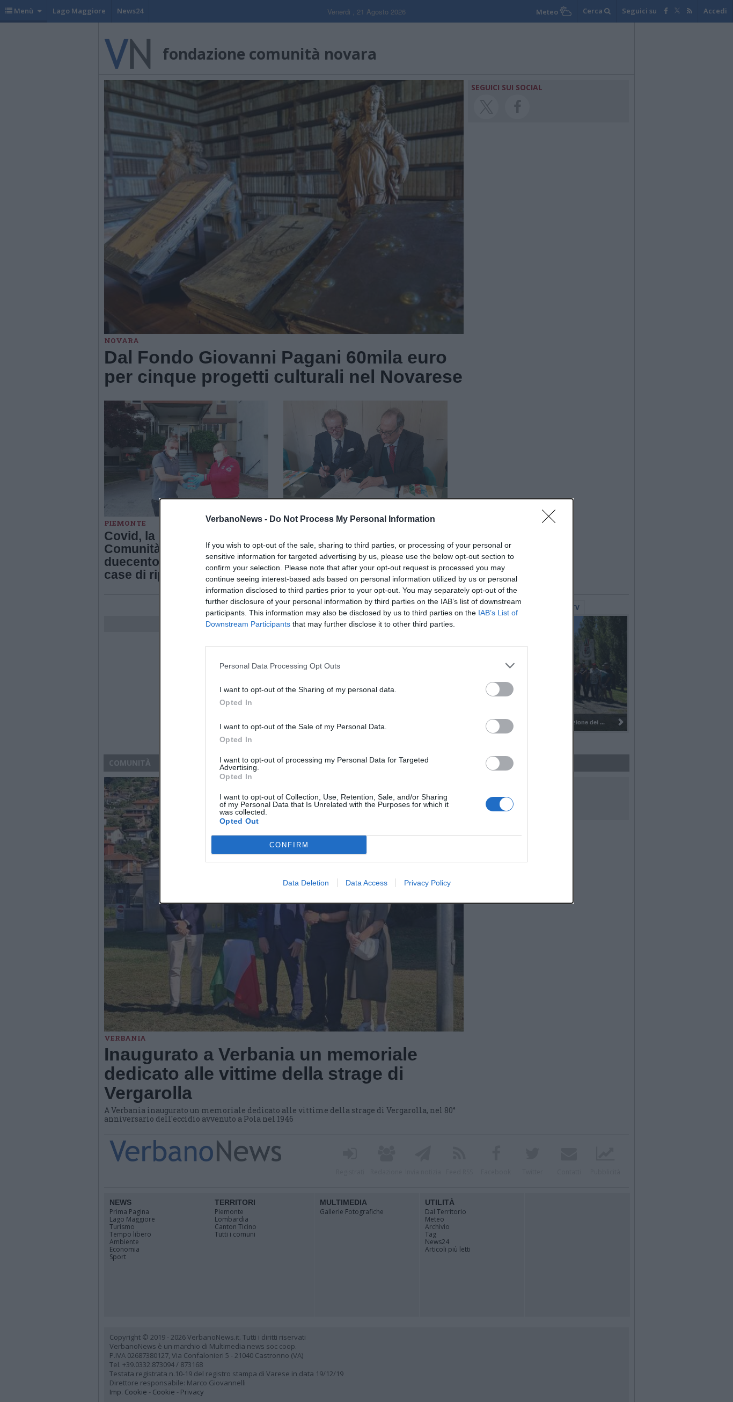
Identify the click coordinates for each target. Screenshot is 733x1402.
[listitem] (366, 665)
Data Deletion (306, 882)
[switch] (500, 689)
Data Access (366, 882)
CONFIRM (289, 845)
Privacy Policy (427, 882)
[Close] (552, 520)
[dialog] (366, 701)
